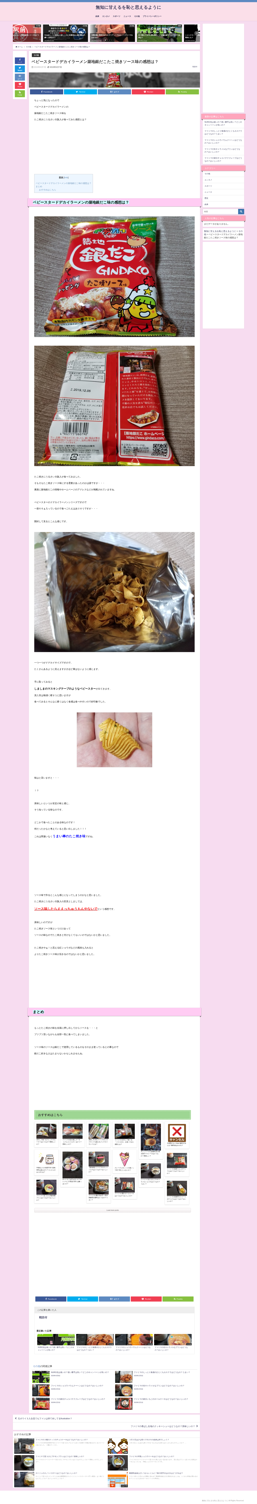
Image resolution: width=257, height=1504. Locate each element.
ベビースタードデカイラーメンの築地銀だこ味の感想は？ (63, 183)
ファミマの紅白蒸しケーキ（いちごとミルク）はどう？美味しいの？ (72, 1142)
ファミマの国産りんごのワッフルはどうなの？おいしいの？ (176, 1171)
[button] (16, 33)
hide (66, 177)
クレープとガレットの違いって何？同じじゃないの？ (124, 1169)
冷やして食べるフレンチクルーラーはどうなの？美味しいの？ (46, 1142)
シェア (20, 62)
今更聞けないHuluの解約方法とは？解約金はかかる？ (176, 1144)
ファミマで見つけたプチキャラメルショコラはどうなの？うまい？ (150, 1182)
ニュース (127, 16)
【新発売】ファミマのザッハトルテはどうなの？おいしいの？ (98, 1170)
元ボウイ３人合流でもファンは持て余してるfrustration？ (45, 1418)
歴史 (206, 198)
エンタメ (106, 16)
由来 (97, 16)
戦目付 (194, 66)
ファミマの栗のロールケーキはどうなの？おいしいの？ (124, 1195)
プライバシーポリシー (152, 16)
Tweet (20, 70)
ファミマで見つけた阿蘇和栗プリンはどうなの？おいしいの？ (46, 1198)
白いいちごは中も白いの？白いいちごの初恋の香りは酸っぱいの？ (72, 1182)
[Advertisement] (114, 149)
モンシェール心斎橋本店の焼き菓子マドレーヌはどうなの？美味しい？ (150, 1154)
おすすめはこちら (47, 190)
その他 (137, 16)
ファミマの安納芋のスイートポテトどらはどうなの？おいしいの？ (176, 1199)
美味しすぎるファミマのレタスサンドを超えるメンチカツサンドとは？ (98, 1142)
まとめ (39, 186)
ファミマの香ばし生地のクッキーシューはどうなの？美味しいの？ (163, 1426)
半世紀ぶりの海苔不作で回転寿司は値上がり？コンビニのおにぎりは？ (46, 1170)
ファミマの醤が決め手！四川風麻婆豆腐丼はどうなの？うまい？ (98, 1198)
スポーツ (116, 16)
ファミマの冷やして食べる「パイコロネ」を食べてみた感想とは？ (124, 1142)
